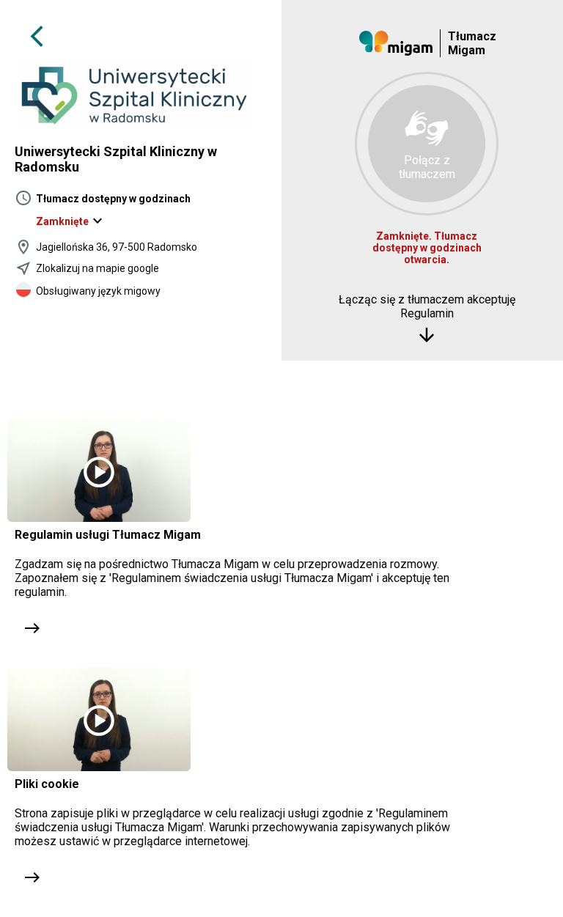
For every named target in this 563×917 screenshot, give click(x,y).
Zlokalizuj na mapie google (97, 268)
